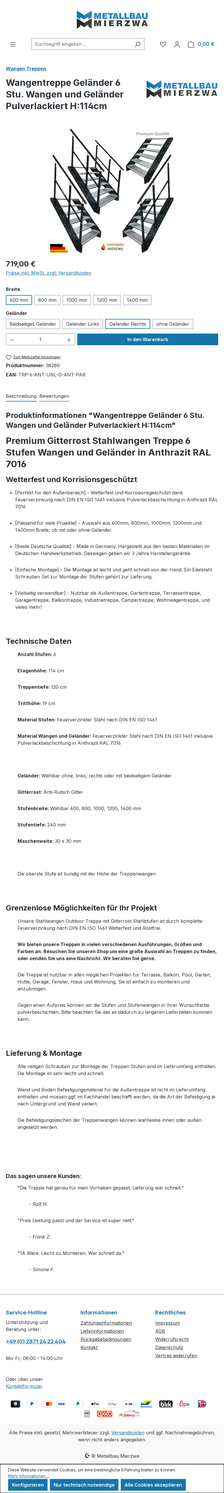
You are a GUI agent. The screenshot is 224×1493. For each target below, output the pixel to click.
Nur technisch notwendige (84, 1485)
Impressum (167, 1323)
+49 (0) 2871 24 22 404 (36, 1341)
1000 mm (76, 300)
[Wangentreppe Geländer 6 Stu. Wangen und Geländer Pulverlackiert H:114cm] (112, 191)
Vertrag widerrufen (176, 1355)
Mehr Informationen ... (28, 1475)
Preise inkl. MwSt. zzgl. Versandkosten (48, 273)
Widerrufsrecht (172, 1339)
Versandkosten (127, 1433)
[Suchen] (137, 44)
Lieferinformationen (102, 1331)
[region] (112, 191)
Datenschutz (169, 1347)
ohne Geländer (172, 324)
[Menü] (13, 44)
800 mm (47, 300)
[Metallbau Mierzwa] (181, 96)
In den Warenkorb (147, 339)
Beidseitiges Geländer (33, 324)
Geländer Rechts (127, 324)
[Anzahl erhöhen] (69, 339)
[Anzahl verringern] (12, 339)
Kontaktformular (24, 1386)
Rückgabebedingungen (105, 1339)
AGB (160, 1331)
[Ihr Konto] (177, 44)
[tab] (21, 396)
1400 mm (137, 300)
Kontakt (88, 1347)
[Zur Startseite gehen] (112, 19)
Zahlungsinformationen (106, 1323)
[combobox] (81, 44)
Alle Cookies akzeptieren (153, 1485)
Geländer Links (82, 324)
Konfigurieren (28, 1485)
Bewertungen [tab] (54, 396)
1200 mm (107, 300)
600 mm (19, 300)
